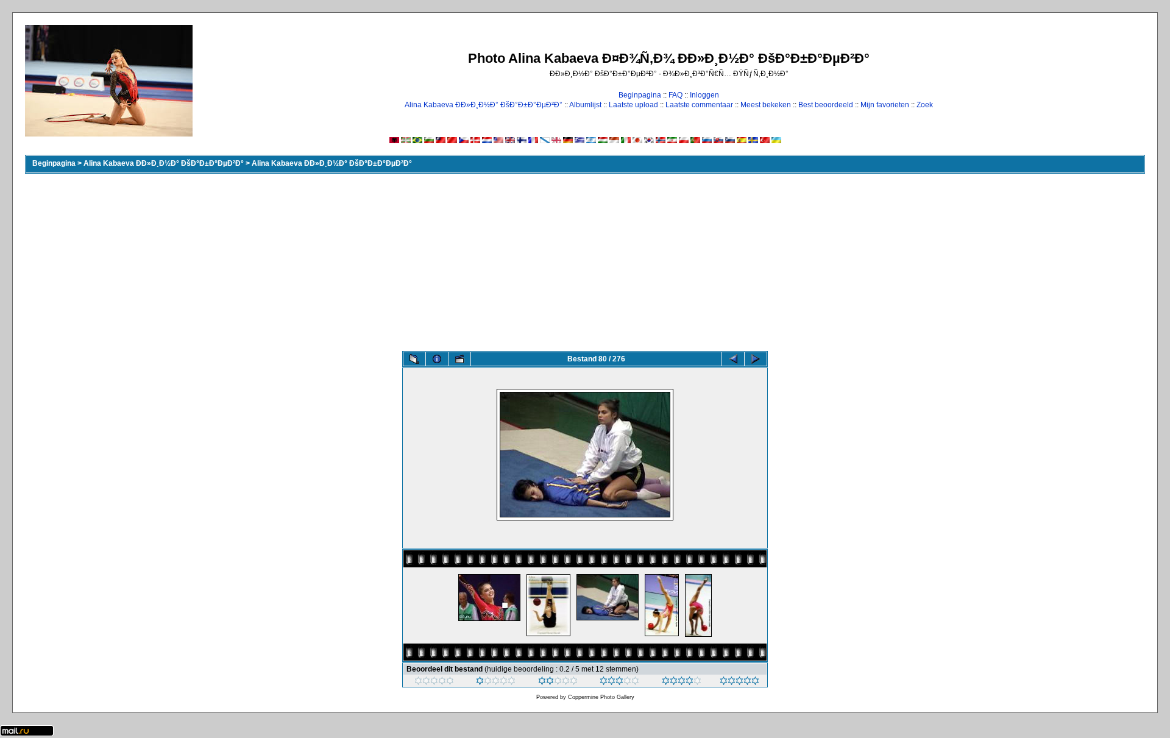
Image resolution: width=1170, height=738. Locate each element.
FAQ (675, 95)
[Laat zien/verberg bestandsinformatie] (437, 359)
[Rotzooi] (434, 682)
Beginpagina (640, 95)
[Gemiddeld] (558, 682)
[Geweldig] (739, 682)
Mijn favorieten (884, 105)
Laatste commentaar (699, 105)
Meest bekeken (765, 105)
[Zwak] (496, 682)
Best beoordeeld (825, 105)
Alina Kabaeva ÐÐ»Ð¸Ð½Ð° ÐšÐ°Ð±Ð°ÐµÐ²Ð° (483, 105)
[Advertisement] (585, 259)
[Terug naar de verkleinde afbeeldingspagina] (414, 359)
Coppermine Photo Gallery (601, 697)
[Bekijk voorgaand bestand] (733, 359)
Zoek (924, 105)
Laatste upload (633, 105)
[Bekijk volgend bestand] (756, 359)
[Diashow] (459, 359)
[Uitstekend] (681, 682)
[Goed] (619, 682)
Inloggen (704, 95)
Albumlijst (585, 105)
